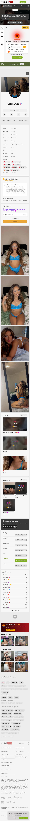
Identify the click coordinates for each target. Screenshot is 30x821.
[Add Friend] (18, 114)
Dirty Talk (8, 164)
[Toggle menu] (2, 2)
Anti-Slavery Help (5, 765)
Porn (15, 167)
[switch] (15, 527)
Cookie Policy (18, 815)
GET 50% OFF (10, 629)
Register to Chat (17, 57)
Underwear (16, 170)
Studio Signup (19, 754)
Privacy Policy (4, 751)
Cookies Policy (4, 759)
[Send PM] (25, 114)
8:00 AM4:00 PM (20, 534)
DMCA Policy (4, 757)
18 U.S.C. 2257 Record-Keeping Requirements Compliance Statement (14, 808)
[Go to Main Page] (9, 2)
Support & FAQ (4, 773)
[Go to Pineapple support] (2, 802)
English (22, 743)
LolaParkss (4, 677)
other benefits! (20, 54)
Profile (3, 120)
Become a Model (19, 751)
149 (6, 497)
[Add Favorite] (2, 27)
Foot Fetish (17, 164)
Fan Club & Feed (23, 120)
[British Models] (3, 682)
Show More (14, 610)
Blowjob (7, 162)
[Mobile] (8, 682)
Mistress (8, 167)
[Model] (27, 73)
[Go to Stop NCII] (10, 802)
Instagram (13, 172)
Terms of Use (4, 754)
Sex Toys (23, 167)
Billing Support (4, 776)
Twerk (7, 170)
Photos (24, 6)
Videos (16, 6)
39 (5, 472)
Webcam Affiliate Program (22, 757)
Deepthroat (17, 162)
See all (23, 415)
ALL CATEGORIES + (7, 736)
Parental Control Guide (6, 762)
